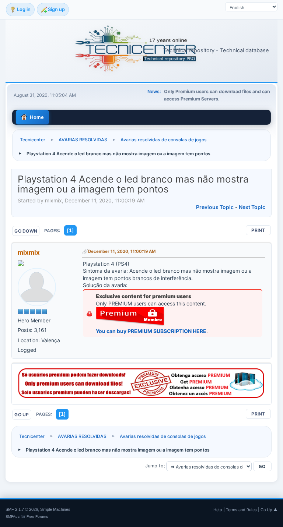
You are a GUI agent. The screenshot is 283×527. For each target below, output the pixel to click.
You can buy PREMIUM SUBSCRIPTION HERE (151, 331)
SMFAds (13, 516)
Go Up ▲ (269, 509)
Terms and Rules (241, 509)
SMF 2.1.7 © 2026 (22, 509)
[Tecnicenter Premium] (141, 396)
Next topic (252, 207)
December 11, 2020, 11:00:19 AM (122, 251)
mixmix (29, 252)
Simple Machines (55, 509)
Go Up (21, 414)
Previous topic (215, 207)
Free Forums (37, 516)
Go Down (25, 231)
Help (217, 509)
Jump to (154, 466)
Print (258, 230)
